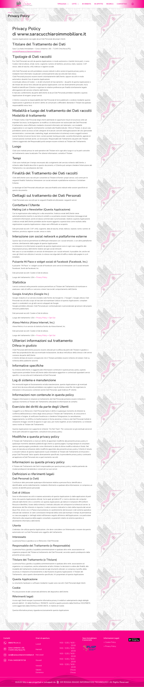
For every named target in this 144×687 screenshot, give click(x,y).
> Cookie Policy (110, 642)
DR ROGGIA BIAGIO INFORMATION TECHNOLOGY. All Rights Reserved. (94, 682)
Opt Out (52, 317)
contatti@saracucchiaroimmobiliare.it (26, 51)
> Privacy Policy (110, 646)
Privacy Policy (41, 277)
